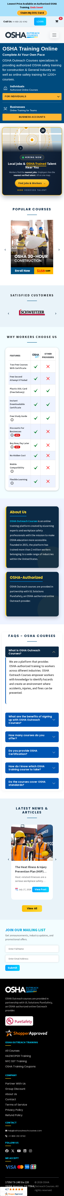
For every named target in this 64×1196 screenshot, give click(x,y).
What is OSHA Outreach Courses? (24, 651)
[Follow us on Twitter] (12, 1150)
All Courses (12, 1051)
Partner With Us (15, 1083)
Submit (12, 968)
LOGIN (40, 21)
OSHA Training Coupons (20, 1066)
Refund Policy (13, 1115)
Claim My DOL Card (32, 12)
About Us (11, 1094)
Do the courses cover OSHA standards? (27, 783)
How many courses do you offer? (26, 736)
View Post (40, 889)
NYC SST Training (16, 1061)
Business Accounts (32, 117)
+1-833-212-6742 (15, 21)
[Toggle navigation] (54, 35)
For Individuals (15, 96)
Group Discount (15, 1089)
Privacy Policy (14, 1110)
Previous (5, 248)
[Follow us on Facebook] (7, 1150)
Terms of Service (16, 1105)
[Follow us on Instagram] (30, 1150)
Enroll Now (22, 271)
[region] (32, 312)
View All (32, 908)
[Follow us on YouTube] (19, 1150)
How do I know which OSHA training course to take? (26, 767)
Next (58, 248)
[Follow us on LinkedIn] (24, 1150)
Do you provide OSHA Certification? (23, 752)
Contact (10, 1099)
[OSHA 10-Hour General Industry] (32, 243)
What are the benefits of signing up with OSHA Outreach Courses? (30, 720)
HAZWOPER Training (18, 1056)
